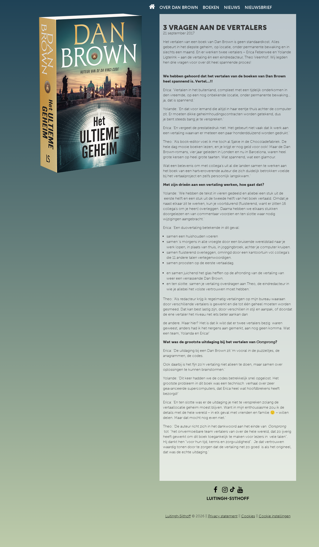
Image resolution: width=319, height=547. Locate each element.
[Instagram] (225, 491)
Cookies (248, 516)
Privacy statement (222, 516)
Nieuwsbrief (258, 7)
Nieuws (232, 7)
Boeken (211, 7)
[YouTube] (240, 491)
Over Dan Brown (179, 7)
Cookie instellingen (275, 516)
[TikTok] (232, 491)
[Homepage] (152, 7)
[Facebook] (215, 491)
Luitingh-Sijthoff (178, 516)
